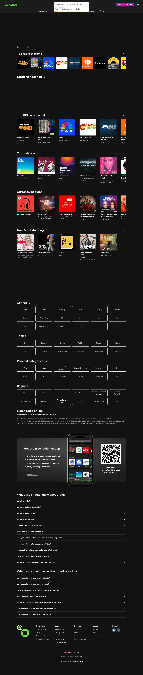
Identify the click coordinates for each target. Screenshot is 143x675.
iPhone (95, 629)
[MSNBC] (49, 63)
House (99, 318)
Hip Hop (62, 310)
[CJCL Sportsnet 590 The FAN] (74, 63)
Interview (80, 351)
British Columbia (44, 393)
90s (99, 326)
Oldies (117, 310)
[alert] (71, 7)
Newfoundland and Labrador (99, 393)
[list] (71, 63)
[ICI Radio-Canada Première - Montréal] (87, 63)
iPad (94, 633)
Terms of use (59, 629)
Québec (80, 401)
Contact (77, 629)
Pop (25, 310)
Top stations (43, 11)
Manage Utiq (59, 639)
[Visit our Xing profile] (119, 630)
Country (99, 310)
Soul (25, 326)
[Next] (123, 52)
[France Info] (100, 63)
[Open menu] (138, 4)
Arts (25, 368)
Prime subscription (80, 639)
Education (99, 376)
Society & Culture (80, 368)
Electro (25, 318)
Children (117, 343)
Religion (99, 343)
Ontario (43, 401)
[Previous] (117, 52)
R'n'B (118, 326)
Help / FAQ (78, 636)
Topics (102, 11)
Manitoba (62, 393)
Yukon (117, 401)
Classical (80, 318)
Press (38, 633)
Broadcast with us (42, 639)
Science (25, 376)
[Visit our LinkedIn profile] (114, 630)
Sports (62, 343)
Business (62, 376)
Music (117, 351)
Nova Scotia (25, 401)
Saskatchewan (99, 401)
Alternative (44, 318)
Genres (92, 11)
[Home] (18, 47)
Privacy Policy (59, 633)
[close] (88, 3)
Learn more (32, 475)
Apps (76, 633)
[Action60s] (113, 63)
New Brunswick (80, 393)
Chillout (81, 310)
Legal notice (59, 636)
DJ (25, 351)
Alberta (25, 393)
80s (62, 318)
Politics (80, 343)
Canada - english (73, 653)
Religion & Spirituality (62, 368)
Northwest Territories (117, 393)
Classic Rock (43, 326)
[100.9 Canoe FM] (61, 63)
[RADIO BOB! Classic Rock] (36, 63)
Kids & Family (99, 368)
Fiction (117, 376)
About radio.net (41, 629)
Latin (81, 326)
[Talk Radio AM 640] (23, 63)
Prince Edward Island (62, 401)
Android (96, 636)
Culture (44, 343)
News (25, 343)
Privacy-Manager (61, 642)
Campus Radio (62, 351)
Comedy (44, 351)
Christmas (99, 351)
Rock (44, 310)
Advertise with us (42, 636)
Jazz (117, 318)
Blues (62, 326)
